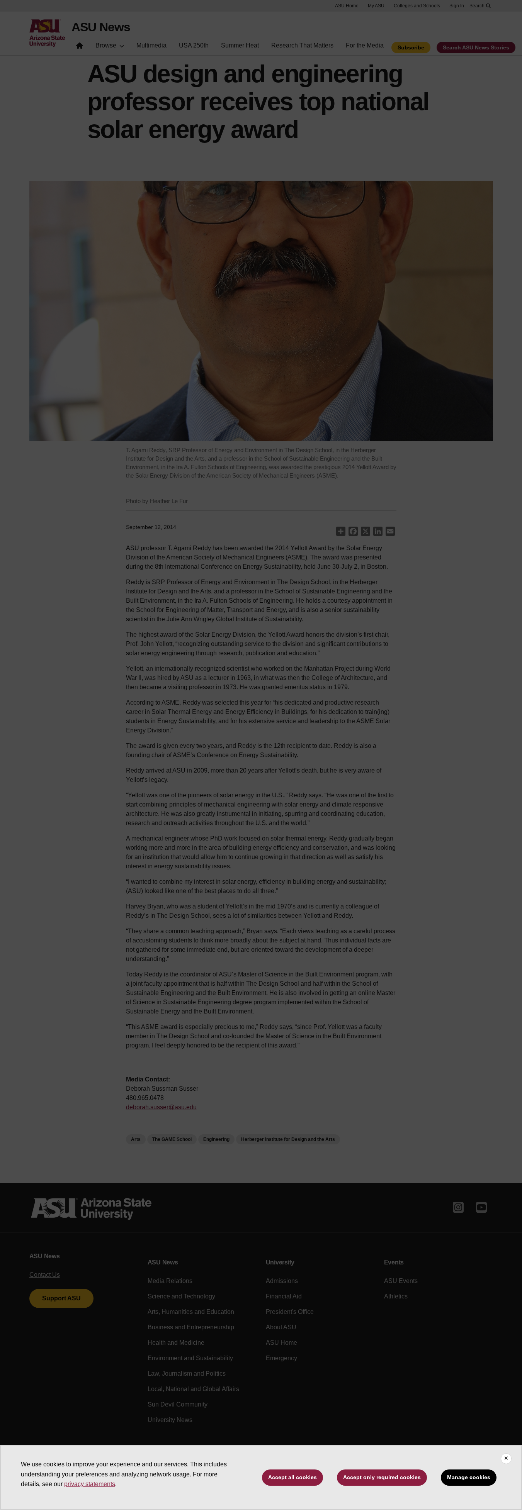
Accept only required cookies (382, 1477)
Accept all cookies (292, 1477)
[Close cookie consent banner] (506, 1458)
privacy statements (89, 1484)
